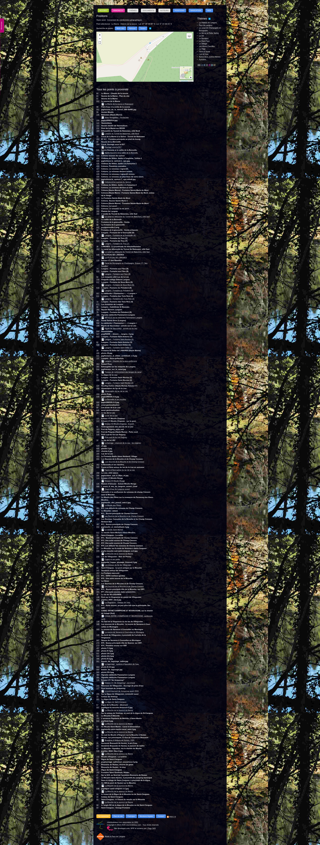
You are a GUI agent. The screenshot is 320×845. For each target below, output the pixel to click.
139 (97, 622)
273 (97, 646)
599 (97, 551)
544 (97, 369)
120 (97, 260)
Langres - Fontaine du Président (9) (119, 291)
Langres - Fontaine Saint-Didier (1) (118, 348)
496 (97, 659)
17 (97, 780)
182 (97, 214)
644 (97, 331)
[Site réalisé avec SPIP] (110, 828)
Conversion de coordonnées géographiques (124, 20)
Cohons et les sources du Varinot (118, 182)
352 (97, 465)
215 (97, 557)
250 (97, 581)
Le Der (201, 36)
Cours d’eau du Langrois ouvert (117, 489)
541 (97, 356)
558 (97, 323)
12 (97, 759)
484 (97, 675)
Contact (161, 816)
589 (97, 629)
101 (97, 211)
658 (97, 388)
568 (97, 600)
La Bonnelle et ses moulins (115, 399)
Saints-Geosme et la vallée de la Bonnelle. (121, 153)
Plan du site (118, 816)
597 (97, 707)
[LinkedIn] (205, 65)
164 (97, 511)
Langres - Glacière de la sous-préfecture (121, 361)
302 (97, 546)
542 (97, 227)
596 (97, 729)
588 (97, 624)
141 (97, 570)
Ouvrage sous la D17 (113, 147)
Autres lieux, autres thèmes (209, 57)
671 (97, 304)
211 (97, 128)
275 (97, 605)
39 (97, 350)
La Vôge (202, 49)
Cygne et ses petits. (112, 559)
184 (97, 144)
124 (97, 478)
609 (97, 380)
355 (97, 367)
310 (97, 543)
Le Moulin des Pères (113, 505)
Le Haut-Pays (204, 41)
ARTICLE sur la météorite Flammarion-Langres (123, 318)
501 (97, 653)
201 (97, 718)
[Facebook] (202, 65)
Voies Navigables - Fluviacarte (117, 117)
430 (97, 177)
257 (97, 573)
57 (97, 705)
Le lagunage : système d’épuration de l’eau (122, 664)
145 (97, 115)
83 (97, 96)
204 (97, 611)
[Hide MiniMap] (190, 77)
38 (97, 247)
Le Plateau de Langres (208, 23)
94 (97, 142)
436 (97, 185)
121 (97, 418)
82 (97, 342)
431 (97, 188)
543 (97, 467)
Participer (131, 816)
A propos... (203, 59)
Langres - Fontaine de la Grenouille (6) (120, 235)
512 (97, 533)
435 (97, 164)
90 (97, 375)
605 (97, 448)
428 (97, 174)
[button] (100, 35)
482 (97, 320)
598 (97, 789)
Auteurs (164, 11)
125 (97, 484)
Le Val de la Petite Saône (209, 33)
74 (97, 269)
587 (97, 640)
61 (97, 748)
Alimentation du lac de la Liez (116, 391)
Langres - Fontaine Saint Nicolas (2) (119, 383)
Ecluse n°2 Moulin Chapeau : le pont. (119, 424)
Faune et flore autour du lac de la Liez (120, 470)
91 (97, 427)
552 (97, 101)
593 (97, 503)
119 (97, 386)
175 (97, 190)
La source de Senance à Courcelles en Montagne (124, 632)
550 (97, 402)
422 (97, 492)
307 (97, 524)
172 (97, 203)
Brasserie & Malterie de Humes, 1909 (119, 740)
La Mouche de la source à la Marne (119, 554)
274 (97, 643)
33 (97, 137)
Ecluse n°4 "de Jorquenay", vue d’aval (120, 683)
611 (97, 296)
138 (97, 597)
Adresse (132, 28)
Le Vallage (203, 44)
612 (97, 282)
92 (97, 277)
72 (97, 302)
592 (97, 527)
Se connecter (103, 816)
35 (97, 594)
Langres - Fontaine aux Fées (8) (117, 274)
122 (97, 421)
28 (97, 765)
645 (97, 410)
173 (97, 198)
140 (97, 635)
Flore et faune (204, 51)
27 (97, 775)
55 (97, 568)
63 (97, 735)
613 (97, 233)
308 (97, 538)
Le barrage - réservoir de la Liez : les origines (123, 443)
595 (97, 751)
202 (97, 772)
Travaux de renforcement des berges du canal (123, 372)
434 (97, 158)
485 (97, 677)
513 (97, 497)
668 (97, 486)
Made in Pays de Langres (114, 836)
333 (97, 432)
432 (97, 209)
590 (97, 584)
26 (97, 738)
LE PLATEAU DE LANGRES (116, 258)
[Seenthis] (209, 65)
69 (97, 230)
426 (97, 166)
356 (97, 310)
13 (97, 535)
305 (97, 592)
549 (97, 397)
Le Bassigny (203, 38)
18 (97, 713)
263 (97, 249)
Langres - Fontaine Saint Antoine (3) (119, 339)
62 (97, 727)
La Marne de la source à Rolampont (119, 104)
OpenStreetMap (184, 80)
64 (97, 783)
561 (97, 661)
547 (97, 334)
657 (97, 413)
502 (97, 672)
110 (97, 123)
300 (97, 540)
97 (97, 99)
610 (97, 337)
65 (97, 716)
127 (97, 688)
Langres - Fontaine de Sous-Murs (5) (119, 285)
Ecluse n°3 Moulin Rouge (115, 481)
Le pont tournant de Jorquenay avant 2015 (122, 691)
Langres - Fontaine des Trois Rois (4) (119, 299)
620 (97, 446)
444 (97, 394)
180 (97, 454)
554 (97, 667)
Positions (179, 11)
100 (97, 120)
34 (97, 440)
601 (97, 699)
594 (97, 762)
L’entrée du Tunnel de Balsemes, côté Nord (122, 134)
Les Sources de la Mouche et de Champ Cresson (124, 462)
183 (97, 131)
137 (97, 358)
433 (97, 206)
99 (97, 112)
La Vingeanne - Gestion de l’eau (117, 602)
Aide (209, 11)
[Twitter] (212, 65)
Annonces (118, 11)
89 (97, 408)
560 (97, 670)
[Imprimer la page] (207, 65)
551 (97, 109)
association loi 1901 (130, 822)
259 (97, 139)
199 (97, 326)
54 (97, 548)
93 (97, 219)
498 (97, 651)
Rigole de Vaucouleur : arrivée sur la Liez (121, 328)
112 (97, 126)
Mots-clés (120, 28)
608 (97, 345)
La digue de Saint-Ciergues (115, 702)
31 (97, 767)
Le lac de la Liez (111, 416)
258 (97, 473)
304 (97, 578)
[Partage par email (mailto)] (199, 65)
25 (97, 743)
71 (97, 378)
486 (97, 315)
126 (97, 680)
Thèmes (132, 11)
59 (97, 808)
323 (97, 429)
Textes (142, 28)
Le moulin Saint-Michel (114, 530)
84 (97, 93)
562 (97, 179)
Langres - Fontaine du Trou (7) (117, 244)
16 (97, 797)
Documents (148, 11)
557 (97, 293)
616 (97, 288)
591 (97, 459)
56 (97, 794)
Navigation (195, 11)
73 (97, 238)
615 (97, 271)
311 (97, 513)
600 (97, 721)
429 (97, 171)
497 (97, 648)
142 (97, 686)
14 (97, 770)
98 (97, 107)
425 (97, 161)
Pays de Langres (205, 25)
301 (97, 508)
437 (97, 201)
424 (97, 156)
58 (97, 805)
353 (97, 364)
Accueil (103, 11)
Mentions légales (146, 816)
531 (97, 150)
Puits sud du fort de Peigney (116, 437)
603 (97, 451)
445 (97, 353)
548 (97, 255)
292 (97, 519)
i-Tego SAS (151, 828)
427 (97, 169)
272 (97, 576)
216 (97, 280)
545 (97, 435)
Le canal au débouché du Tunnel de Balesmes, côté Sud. (127, 252)
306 (97, 475)
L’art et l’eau (203, 54)
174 (97, 193)
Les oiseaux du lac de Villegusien (118, 565)
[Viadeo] (215, 65)
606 (97, 562)
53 (97, 778)
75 (97, 312)
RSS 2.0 (172, 817)
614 (97, 241)
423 (97, 456)
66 (97, 307)
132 (97, 757)
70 (97, 222)
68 (97, 225)
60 (97, 799)
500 (97, 656)
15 (97, 697)
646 (97, 405)
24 (97, 746)
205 (97, 694)
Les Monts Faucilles (207, 46)
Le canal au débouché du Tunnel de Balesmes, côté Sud (127, 217)
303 (97, 589)
